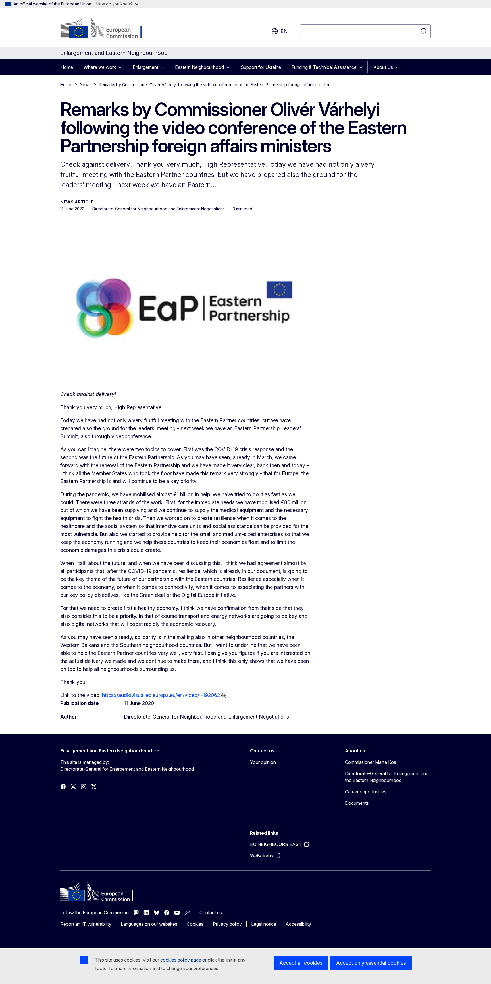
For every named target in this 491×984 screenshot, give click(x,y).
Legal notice (263, 924)
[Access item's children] (122, 67)
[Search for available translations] (224, 695)
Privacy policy (227, 924)
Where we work (100, 67)
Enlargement (145, 67)
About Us (383, 67)
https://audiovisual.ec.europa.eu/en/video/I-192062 (161, 695)
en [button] (284, 31)
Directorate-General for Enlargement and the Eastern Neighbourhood (386, 777)
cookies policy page (180, 960)
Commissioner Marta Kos (370, 762)
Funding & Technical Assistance (324, 67)
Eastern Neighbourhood (199, 67)
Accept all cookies (301, 963)
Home (67, 67)
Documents (357, 803)
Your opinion (263, 762)
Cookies (195, 924)
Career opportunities (365, 792)
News (85, 84)
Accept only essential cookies (371, 963)
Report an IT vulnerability (85, 924)
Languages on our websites (149, 924)
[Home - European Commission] (106, 28)
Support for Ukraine (261, 67)
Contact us (210, 912)
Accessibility (298, 924)
